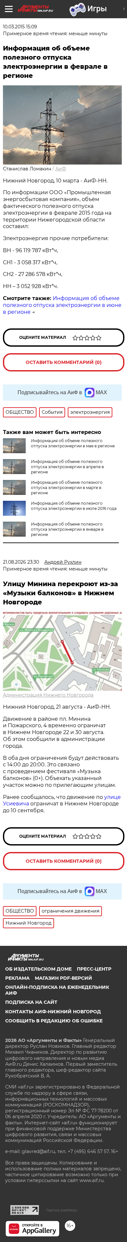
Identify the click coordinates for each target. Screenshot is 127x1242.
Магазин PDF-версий (63, 978)
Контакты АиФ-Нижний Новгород (53, 1012)
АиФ (60, 169)
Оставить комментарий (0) (64, 362)
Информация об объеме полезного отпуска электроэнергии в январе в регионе (67, 529)
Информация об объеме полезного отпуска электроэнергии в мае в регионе (73, 443)
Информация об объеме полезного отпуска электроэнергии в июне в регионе (62, 305)
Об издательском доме (38, 969)
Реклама (17, 978)
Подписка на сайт (31, 1002)
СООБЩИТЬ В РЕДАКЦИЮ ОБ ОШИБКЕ (54, 1021)
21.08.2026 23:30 (21, 562)
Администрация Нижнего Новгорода (48, 695)
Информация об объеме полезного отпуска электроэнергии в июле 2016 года (74, 506)
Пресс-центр (94, 969)
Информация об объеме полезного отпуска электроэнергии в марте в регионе (67, 487)
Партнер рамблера (61, 1210)
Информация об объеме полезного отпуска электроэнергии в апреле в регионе (67, 466)
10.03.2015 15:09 (20, 27)
